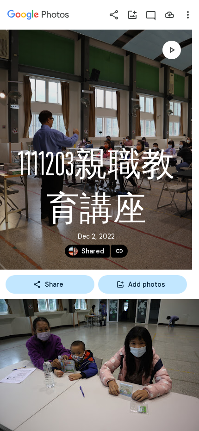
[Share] (114, 15)
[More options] (188, 15)
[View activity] (151, 15)
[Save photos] (169, 15)
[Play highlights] (172, 50)
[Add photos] (132, 15)
